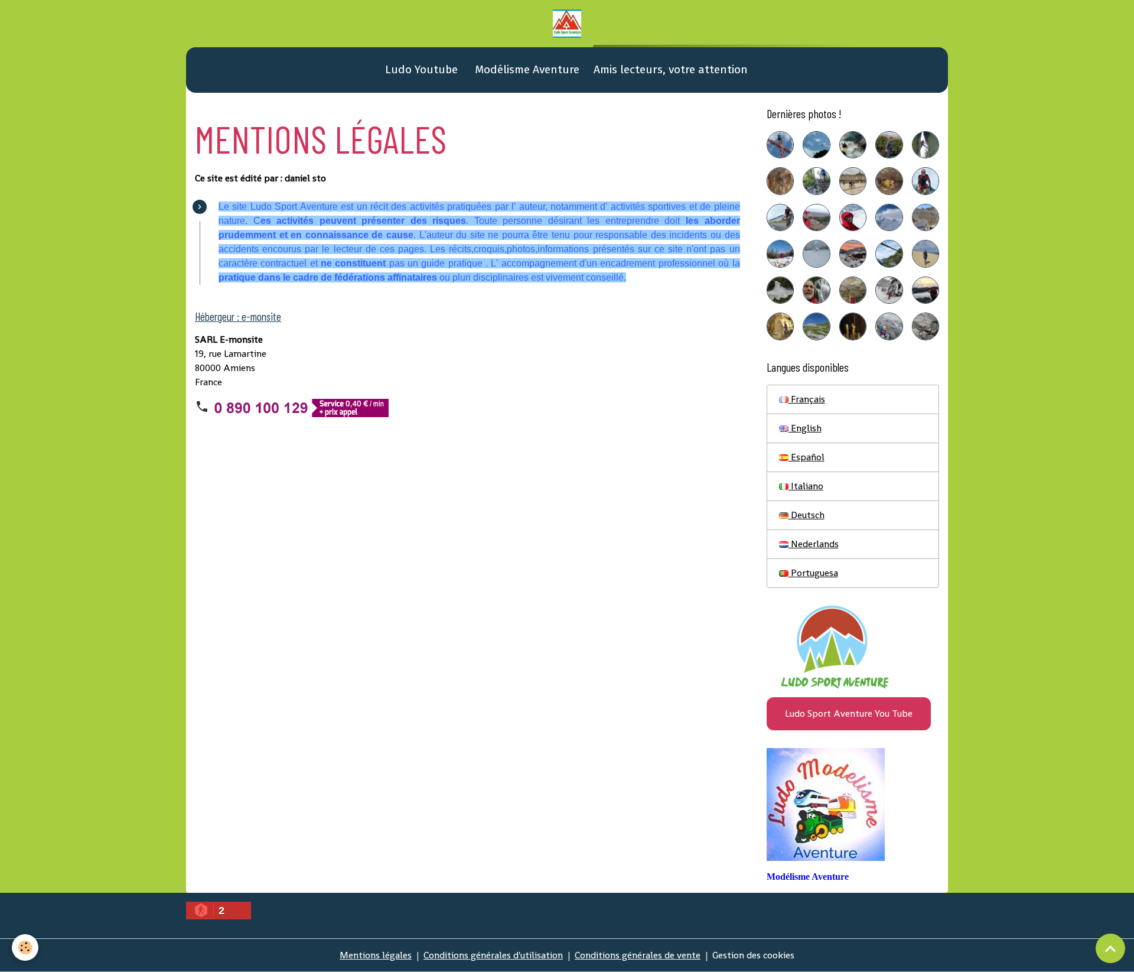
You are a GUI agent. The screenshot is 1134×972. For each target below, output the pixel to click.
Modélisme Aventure (525, 69)
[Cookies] (25, 947)
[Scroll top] (1110, 948)
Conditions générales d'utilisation (493, 955)
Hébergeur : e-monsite (238, 316)
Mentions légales (376, 955)
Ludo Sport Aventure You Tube (849, 713)
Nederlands (813, 544)
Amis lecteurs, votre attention (671, 69)
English (805, 428)
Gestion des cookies (753, 955)
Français (806, 399)
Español (806, 457)
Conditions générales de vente (637, 955)
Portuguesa (813, 573)
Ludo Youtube (420, 69)
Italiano (805, 486)
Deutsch (806, 515)
